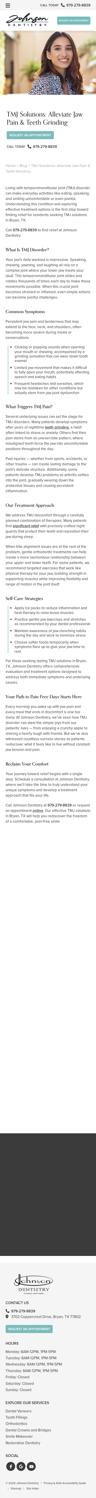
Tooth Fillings (16, 1417)
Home (11, 166)
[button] (10, 1466)
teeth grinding (57, 427)
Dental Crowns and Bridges (28, 1430)
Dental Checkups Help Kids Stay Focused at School (48, 937)
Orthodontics (16, 1423)
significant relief (26, 526)
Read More (19, 949)
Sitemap (16, 1488)
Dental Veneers (18, 1411)
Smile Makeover (19, 1436)
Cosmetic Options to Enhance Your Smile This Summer (48, 1107)
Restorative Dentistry (23, 1443)
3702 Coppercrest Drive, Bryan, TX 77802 (46, 1317)
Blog (23, 166)
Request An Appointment (74, 20)
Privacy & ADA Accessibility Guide (65, 1483)
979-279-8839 (25, 230)
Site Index (32, 1488)
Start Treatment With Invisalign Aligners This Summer (48, 1022)
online (38, 810)
